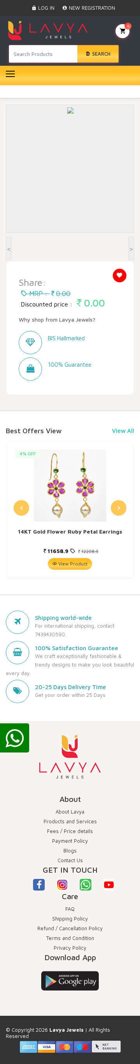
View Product (72, 564)
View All (123, 430)
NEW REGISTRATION (91, 8)
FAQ (70, 909)
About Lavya (70, 811)
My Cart (128, 25)
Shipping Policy (70, 918)
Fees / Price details (70, 831)
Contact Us (70, 860)
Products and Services (70, 821)
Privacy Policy (70, 948)
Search (100, 54)
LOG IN (45, 8)
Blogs (70, 850)
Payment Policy (70, 841)
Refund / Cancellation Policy (70, 928)
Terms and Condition (70, 938)
